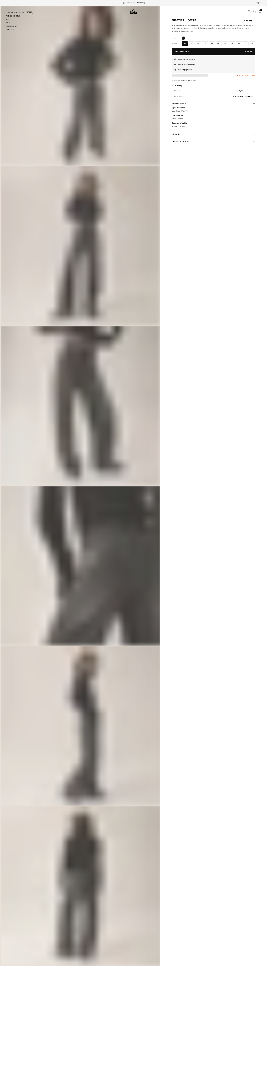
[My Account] (249, 11)
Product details (179, 103)
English (258, 3)
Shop (8, 19)
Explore (10, 29)
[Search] (254, 11)
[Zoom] (80, 86)
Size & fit (176, 134)
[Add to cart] (213, 51)
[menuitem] (19, 13)
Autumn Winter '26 (15, 13)
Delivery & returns (180, 141)
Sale (8, 23)
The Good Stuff (13, 16)
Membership (12, 26)
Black (183, 38)
